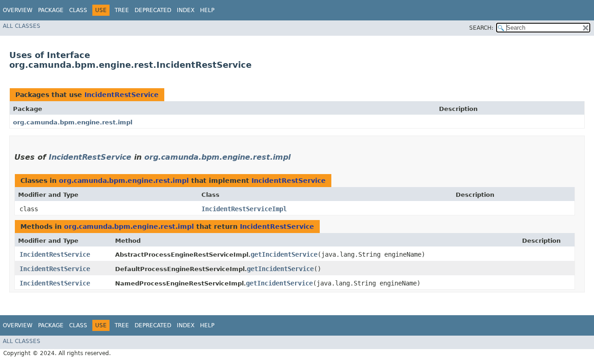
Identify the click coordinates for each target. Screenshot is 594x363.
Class (78, 10)
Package (51, 10)
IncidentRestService (121, 94)
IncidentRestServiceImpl (244, 209)
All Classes (21, 26)
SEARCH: (481, 28)
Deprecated (153, 10)
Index (185, 10)
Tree (122, 10)
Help (207, 10)
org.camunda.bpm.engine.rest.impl (72, 122)
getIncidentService (284, 254)
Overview (17, 10)
